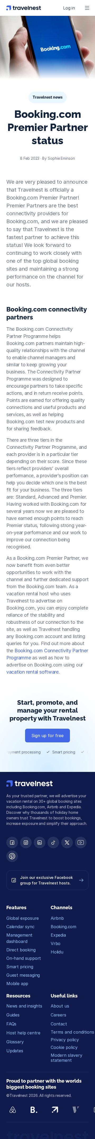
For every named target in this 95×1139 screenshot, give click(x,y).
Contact (59, 1023)
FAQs (11, 1023)
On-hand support (23, 958)
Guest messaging (23, 975)
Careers (58, 1015)
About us (60, 1006)
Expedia (58, 935)
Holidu (57, 952)
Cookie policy (64, 1047)
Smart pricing (19, 966)
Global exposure (22, 918)
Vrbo (55, 943)
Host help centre (23, 1032)
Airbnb (57, 918)
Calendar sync (20, 926)
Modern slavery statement (67, 1058)
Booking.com (63, 926)
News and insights (24, 1006)
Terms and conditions (72, 1032)
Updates (14, 1050)
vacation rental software (32, 672)
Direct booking (20, 949)
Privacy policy (65, 1039)
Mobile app (17, 983)
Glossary (15, 1041)
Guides (13, 1015)
